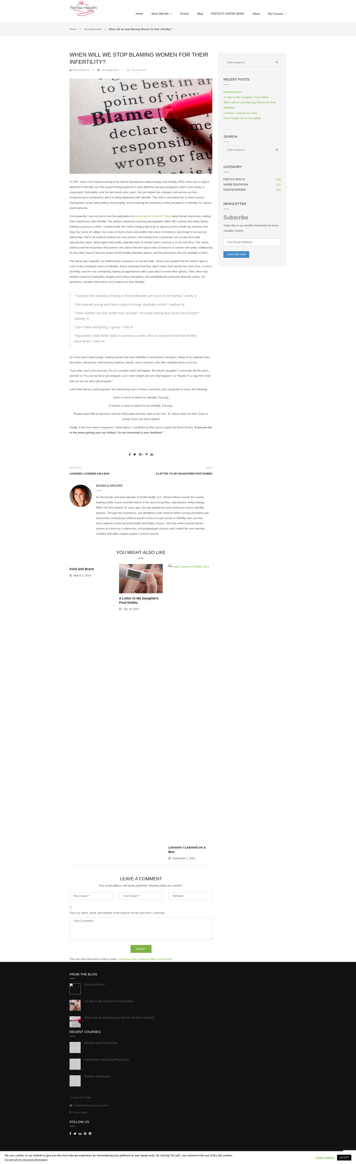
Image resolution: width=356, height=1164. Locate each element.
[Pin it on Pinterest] (147, 454)
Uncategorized (109, 69)
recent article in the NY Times (154, 216)
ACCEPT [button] (344, 1157)
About (256, 13)
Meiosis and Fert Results (100, 1042)
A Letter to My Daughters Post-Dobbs (184, 473)
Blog (200, 13)
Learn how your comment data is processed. (145, 959)
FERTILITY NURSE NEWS (227, 13)
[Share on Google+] (141, 454)
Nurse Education (235, 184)
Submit (141, 948)
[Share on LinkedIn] (151, 454)
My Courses (275, 13)
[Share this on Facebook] (130, 454)
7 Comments (137, 69)
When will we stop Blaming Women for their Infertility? (119, 1017)
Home (139, 13)
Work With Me (160, 13)
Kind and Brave (82, 569)
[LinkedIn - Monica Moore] (80, 1133)
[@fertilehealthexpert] (90, 1133)
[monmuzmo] (85, 1133)
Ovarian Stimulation (97, 1076)
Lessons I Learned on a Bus (89, 473)
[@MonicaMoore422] (75, 1133)
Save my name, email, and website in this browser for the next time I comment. (117, 912)
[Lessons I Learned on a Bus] (190, 702)
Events (184, 13)
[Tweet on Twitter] (134, 454)
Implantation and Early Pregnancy (106, 1059)
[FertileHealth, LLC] (70, 1133)
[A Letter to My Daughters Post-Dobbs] (141, 578)
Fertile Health (234, 179)
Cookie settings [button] (325, 1157)
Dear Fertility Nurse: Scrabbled (242, 118)
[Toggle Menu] (128, 3)
